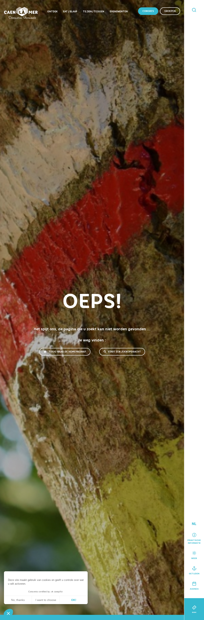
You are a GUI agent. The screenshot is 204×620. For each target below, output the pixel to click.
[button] (8, 613)
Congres (148, 11)
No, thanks (18, 600)
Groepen (170, 11)
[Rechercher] (194, 10)
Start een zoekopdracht (124, 351)
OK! (73, 600)
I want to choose (45, 600)
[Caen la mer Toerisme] (21, 13)
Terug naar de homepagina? (67, 351)
